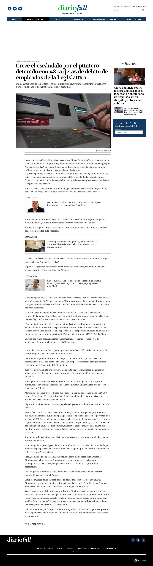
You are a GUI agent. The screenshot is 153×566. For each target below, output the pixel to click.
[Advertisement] (76, 39)
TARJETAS (103, 150)
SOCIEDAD (59, 19)
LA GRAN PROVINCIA (133, 19)
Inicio (14, 19)
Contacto (76, 551)
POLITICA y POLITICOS (35, 19)
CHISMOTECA (78, 19)
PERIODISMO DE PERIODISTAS (104, 19)
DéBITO (108, 150)
